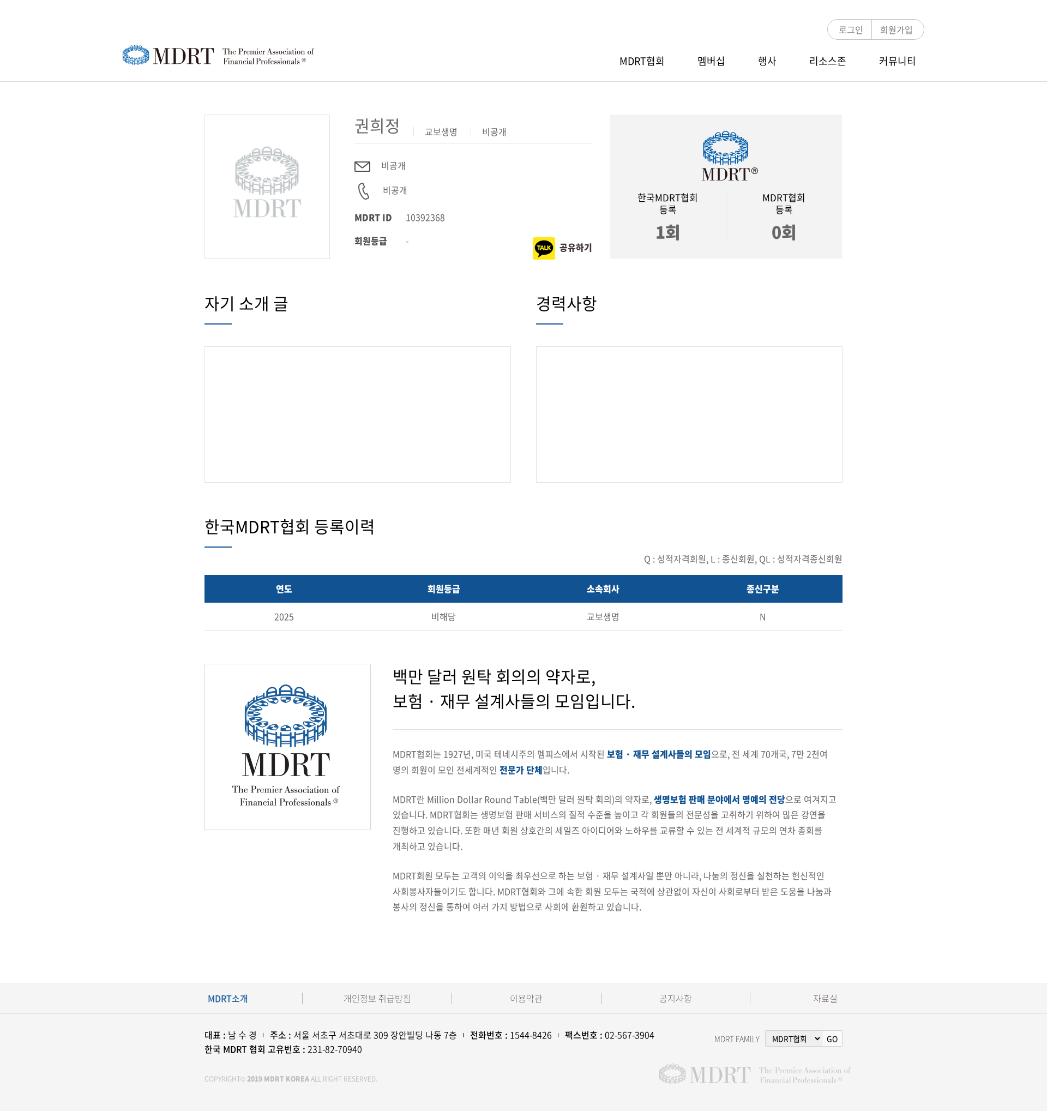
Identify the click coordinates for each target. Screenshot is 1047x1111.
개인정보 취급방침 (377, 998)
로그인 (851, 29)
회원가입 (896, 29)
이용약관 (526, 998)
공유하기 (575, 246)
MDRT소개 (228, 998)
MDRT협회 (642, 60)
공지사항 (675, 998)
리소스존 (827, 60)
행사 (767, 60)
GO (832, 1038)
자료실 (825, 998)
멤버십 (711, 60)
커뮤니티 (897, 60)
